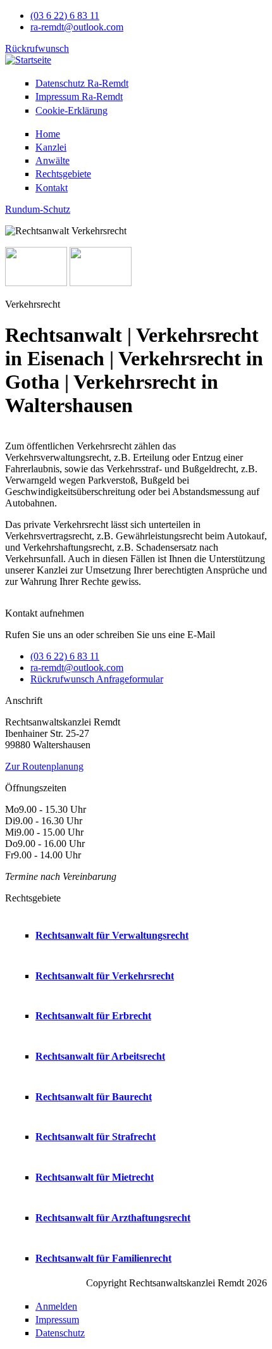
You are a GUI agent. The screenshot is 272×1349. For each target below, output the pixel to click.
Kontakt (51, 187)
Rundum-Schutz (37, 209)
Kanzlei (50, 147)
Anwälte (52, 160)
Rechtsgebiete (63, 173)
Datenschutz (81, 83)
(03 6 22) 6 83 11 (64, 15)
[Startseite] (28, 59)
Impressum (79, 96)
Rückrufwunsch (37, 48)
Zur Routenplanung (44, 766)
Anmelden (56, 1306)
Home (47, 134)
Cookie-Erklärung (71, 110)
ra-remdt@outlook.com (76, 27)
